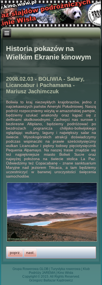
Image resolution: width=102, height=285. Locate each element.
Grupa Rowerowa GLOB (30, 269)
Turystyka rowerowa (66, 269)
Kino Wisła (65, 273)
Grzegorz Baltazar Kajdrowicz (51, 280)
